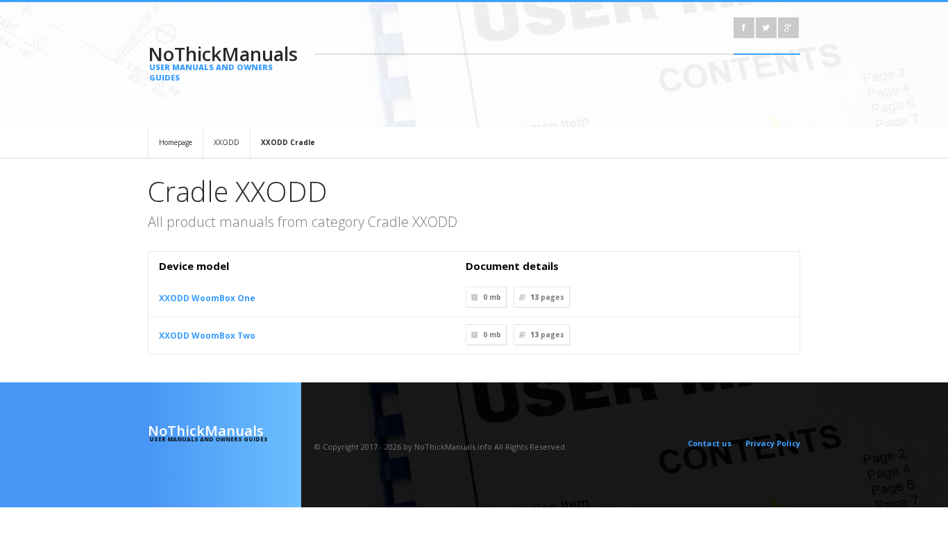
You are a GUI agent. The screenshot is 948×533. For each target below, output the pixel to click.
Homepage (175, 142)
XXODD (226, 142)
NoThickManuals (223, 62)
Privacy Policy (772, 443)
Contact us (709, 443)
